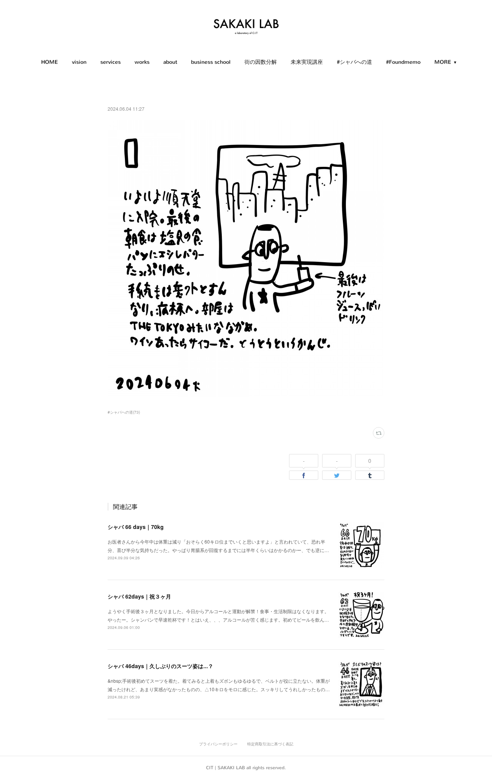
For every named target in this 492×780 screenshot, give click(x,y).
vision (79, 62)
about (170, 62)
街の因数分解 (260, 62)
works (142, 62)
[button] (49, 62)
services (110, 62)
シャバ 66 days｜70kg (136, 527)
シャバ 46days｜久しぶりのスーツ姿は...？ (160, 666)
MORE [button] (442, 62)
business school (211, 62)
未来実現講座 (307, 62)
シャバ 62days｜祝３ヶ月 (139, 596)
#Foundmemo (403, 62)
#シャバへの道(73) (124, 412)
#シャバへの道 (354, 62)
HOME (49, 62)
